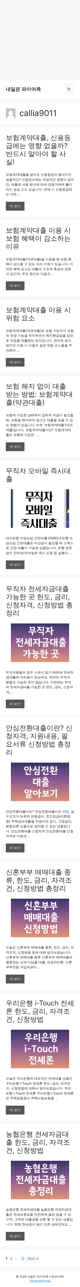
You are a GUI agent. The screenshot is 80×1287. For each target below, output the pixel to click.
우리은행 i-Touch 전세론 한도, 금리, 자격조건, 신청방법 (40, 1011)
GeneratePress (40, 1281)
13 (23, 1258)
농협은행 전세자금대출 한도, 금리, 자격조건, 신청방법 (38, 1142)
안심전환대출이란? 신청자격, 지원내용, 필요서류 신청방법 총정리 (39, 740)
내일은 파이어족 (23, 89)
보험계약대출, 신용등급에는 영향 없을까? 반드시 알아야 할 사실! (38, 149)
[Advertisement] (40, 39)
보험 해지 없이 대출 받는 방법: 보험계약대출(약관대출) (39, 394)
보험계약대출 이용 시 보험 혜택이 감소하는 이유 (38, 238)
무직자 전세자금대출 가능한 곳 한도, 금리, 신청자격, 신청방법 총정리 (39, 601)
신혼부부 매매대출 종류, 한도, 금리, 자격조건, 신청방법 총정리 (39, 880)
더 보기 (15, 206)
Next (33, 1258)
